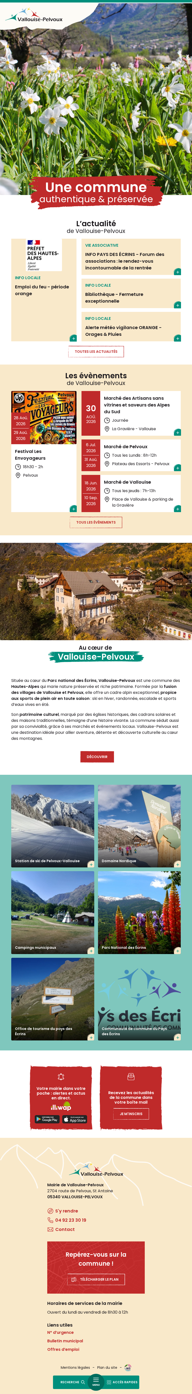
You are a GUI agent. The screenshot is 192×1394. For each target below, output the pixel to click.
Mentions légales (75, 1367)
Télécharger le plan (99, 1279)
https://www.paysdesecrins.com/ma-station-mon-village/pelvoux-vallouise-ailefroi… (52, 999)
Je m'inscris (131, 1113)
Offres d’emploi (63, 1349)
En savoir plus (43, 290)
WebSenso (128, 1367)
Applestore (74, 1119)
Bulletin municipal (65, 1341)
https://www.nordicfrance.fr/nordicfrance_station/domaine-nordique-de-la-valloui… (139, 826)
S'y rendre (66, 1211)
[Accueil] (33, 14)
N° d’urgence (60, 1332)
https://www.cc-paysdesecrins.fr (139, 999)
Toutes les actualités (96, 351)
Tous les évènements (96, 522)
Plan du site (107, 1367)
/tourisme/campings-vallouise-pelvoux (52, 912)
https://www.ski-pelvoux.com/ (52, 826)
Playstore (47, 1119)
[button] (96, 591)
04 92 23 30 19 (70, 1220)
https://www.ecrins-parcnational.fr (139, 912)
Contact (65, 1229)
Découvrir (97, 756)
